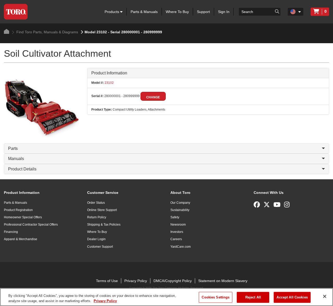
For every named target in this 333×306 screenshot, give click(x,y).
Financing (11, 232)
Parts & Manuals (144, 12)
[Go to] (277, 11)
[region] (166, 297)
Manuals (16, 158)
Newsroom (178, 224)
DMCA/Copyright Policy (172, 281)
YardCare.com (180, 246)
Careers (176, 239)
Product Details (22, 169)
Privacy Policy (135, 281)
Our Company (180, 203)
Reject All (253, 297)
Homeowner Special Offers (23, 217)
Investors (176, 232)
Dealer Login (96, 239)
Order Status (96, 203)
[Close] (324, 296)
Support (203, 12)
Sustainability (179, 210)
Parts (13, 148)
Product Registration (18, 210)
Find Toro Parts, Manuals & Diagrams (46, 32)
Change (153, 97)
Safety (174, 217)
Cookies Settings (215, 297)
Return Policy (96, 217)
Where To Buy (177, 12)
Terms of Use (107, 281)
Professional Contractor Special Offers (31, 224)
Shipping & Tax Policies (103, 224)
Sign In (223, 12)
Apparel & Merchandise (20, 239)
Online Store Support (102, 210)
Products (112, 12)
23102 (109, 83)
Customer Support (100, 246)
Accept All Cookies (292, 297)
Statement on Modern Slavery (222, 281)
